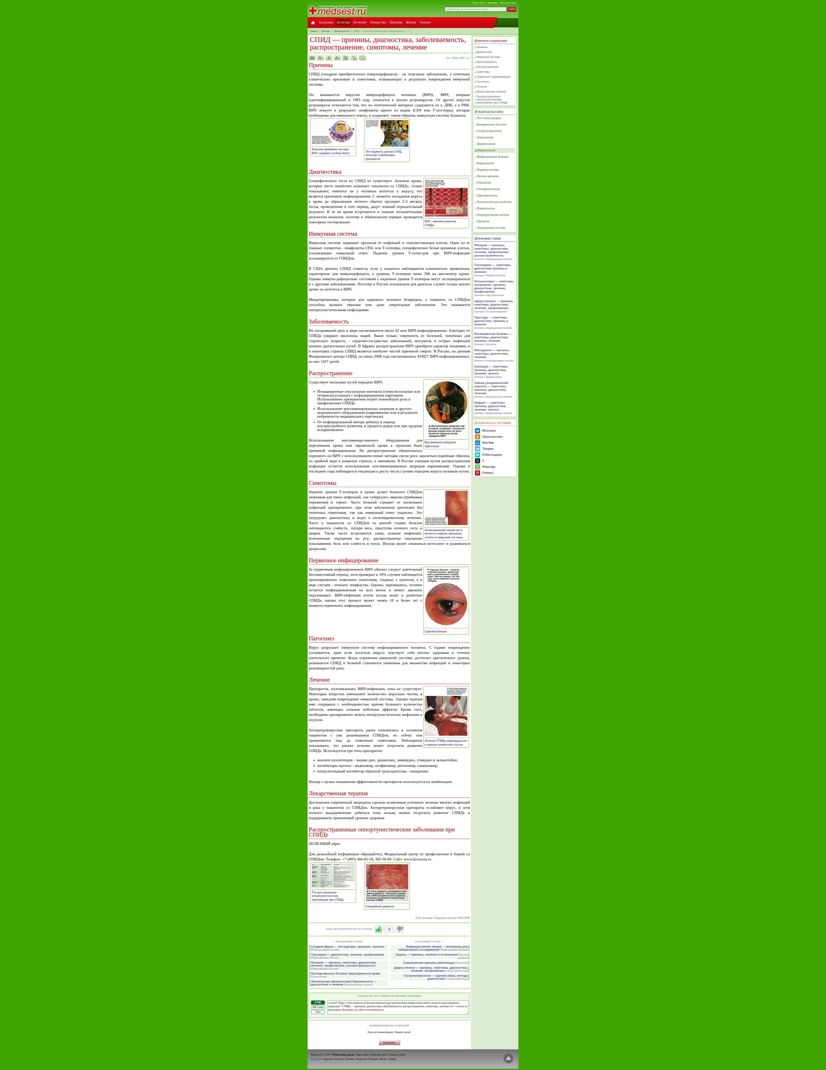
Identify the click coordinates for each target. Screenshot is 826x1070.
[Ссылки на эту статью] (354, 58)
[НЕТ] (400, 929)
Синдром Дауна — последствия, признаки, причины (347, 948)
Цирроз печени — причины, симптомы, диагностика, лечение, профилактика (431, 969)
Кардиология (485, 163)
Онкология (484, 182)
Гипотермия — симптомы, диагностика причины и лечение (492, 270)
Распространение (487, 66)
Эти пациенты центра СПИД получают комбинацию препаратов (383, 155)
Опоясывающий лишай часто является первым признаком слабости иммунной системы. (445, 533)
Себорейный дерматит (381, 906)
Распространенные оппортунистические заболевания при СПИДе (329, 896)
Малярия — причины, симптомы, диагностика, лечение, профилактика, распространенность (344, 965)
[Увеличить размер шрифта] (337, 58)
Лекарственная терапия (491, 91)
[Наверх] (508, 1058)
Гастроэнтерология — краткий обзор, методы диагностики (436, 977)
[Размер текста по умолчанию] (329, 58)
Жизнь (411, 22)
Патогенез (482, 81)
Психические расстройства (494, 202)
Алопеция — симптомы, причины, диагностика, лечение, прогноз (491, 371)
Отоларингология (488, 189)
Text (318, 1011)
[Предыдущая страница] (312, 58)
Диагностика (484, 52)
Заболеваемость (486, 61)
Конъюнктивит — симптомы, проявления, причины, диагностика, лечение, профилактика (494, 287)
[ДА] (378, 929)
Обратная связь (378, 1054)
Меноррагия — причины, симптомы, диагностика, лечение (494, 355)
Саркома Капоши (437, 631)
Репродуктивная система (493, 214)
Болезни (343, 22)
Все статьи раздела (489, 118)
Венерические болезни (491, 124)
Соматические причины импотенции (435, 962)
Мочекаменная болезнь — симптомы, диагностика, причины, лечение (493, 339)
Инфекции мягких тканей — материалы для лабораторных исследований (433, 948)
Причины (482, 47)
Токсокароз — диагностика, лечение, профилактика (347, 956)
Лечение (360, 22)
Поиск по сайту (508, 2)
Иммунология (486, 150)
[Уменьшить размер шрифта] (320, 58)
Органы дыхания (488, 176)
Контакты (492, 2)
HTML (318, 1002)
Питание (396, 22)
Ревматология (486, 208)
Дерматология (486, 143)
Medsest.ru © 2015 (321, 1054)
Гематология (485, 137)
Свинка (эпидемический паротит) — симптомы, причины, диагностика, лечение (493, 389)
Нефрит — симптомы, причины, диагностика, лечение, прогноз (493, 407)
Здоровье (326, 22)
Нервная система (488, 169)
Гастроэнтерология (489, 131)
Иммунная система (488, 57)
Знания (425, 22)
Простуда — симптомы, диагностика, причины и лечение (493, 322)
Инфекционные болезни (493, 156)
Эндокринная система (491, 227)
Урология (483, 221)
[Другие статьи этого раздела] (345, 58)
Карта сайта (479, 2)
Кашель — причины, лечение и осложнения (432, 956)
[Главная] (313, 22)
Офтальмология (487, 195)
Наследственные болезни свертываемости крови (345, 975)
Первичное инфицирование (493, 76)
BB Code (318, 1007)
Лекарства (378, 22)
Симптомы (483, 71)
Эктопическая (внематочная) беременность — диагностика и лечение (344, 983)
